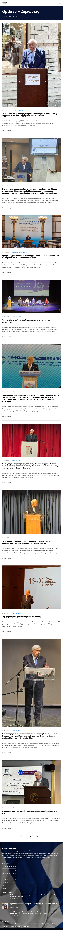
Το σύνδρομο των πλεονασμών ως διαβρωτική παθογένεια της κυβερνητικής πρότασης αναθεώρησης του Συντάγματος (26, 542)
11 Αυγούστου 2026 (14, 915)
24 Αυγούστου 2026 (6, 110)
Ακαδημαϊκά (15, 252)
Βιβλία (42, 923)
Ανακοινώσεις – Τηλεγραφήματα (31, 923)
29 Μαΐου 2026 (5, 613)
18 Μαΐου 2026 (5, 316)
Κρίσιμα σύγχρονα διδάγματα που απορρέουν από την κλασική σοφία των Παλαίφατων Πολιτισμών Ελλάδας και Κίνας (30, 257)
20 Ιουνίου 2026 (5, 460)
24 (3, 882)
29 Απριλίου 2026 (6, 808)
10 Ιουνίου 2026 (5, 252)
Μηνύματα (5, 926)
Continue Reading (6, 130)
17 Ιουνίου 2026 (5, 185)
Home (3, 16)
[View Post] (31, 64)
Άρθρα (10, 923)
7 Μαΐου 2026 (5, 392)
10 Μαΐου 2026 (5, 730)
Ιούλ (5, 888)
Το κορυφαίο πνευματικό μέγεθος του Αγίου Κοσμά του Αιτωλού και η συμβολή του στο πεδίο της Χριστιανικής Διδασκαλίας (29, 115)
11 (5, 876)
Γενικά (48, 923)
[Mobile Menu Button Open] (60, 3)
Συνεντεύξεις (26, 926)
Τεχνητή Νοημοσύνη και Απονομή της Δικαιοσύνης (21, 617)
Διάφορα (54, 923)
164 (37, 837)
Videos (5, 923)
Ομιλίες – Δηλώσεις (18, 110)
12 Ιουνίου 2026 (5, 538)
